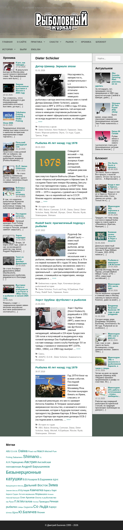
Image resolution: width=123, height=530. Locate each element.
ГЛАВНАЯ (7, 42)
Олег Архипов (27, 497)
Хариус (53, 507)
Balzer (46, 209)
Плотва (35, 502)
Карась (47, 490)
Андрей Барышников (36, 466)
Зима (79, 130)
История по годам (47, 206)
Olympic (61, 212)
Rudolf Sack (47, 292)
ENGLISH (35, 49)
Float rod (32, 451)
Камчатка (36, 490)
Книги (37, 132)
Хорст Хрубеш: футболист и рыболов (60, 299)
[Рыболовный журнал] (61, 20)
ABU (41, 209)
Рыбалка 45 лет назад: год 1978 (56, 143)
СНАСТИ (54, 42)
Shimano (52, 215)
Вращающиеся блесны (14, 486)
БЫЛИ (23, 49)
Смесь (41, 354)
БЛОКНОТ (101, 42)
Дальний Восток (36, 485)
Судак (77, 132)
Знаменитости (74, 357)
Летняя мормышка (27, 494)
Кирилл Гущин (12, 494)
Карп (60, 283)
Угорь (45, 135)
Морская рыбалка (50, 132)
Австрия (30, 462)
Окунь (61, 132)
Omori (69, 212)
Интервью (39, 360)
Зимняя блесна (12, 490)
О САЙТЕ (21, 42)
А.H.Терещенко (15, 462)
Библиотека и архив (48, 127)
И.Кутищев (23, 490)
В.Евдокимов (45, 479)
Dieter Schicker (45, 130)
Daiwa (70, 209)
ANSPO (42, 357)
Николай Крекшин (13, 498)
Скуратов (28, 507)
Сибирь (20, 507)
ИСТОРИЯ (7, 49)
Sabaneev (17, 457)
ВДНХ (55, 480)
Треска (38, 135)
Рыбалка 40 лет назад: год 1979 (56, 367)
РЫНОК (70, 42)
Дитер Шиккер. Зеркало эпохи (55, 66)
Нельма (50, 494)
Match (40, 451)
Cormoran (54, 209)
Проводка (44, 501)
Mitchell (53, 212)
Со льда (69, 132)
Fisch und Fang (59, 289)
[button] (44, 42)
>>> (40, 121)
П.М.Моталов (23, 501)
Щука (15, 512)
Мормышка (41, 494)
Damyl (76, 209)
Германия (72, 130)
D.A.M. (63, 209)
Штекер (9, 512)
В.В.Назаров (30, 479)
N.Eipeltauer (73, 289)
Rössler (76, 212)
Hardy (46, 212)
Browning (54, 428)
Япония (41, 512)
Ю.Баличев (27, 512)
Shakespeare (41, 215)
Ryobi (83, 212)
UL (41, 457)
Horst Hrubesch (59, 130)
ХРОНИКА (86, 42)
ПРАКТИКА (36, 42)
